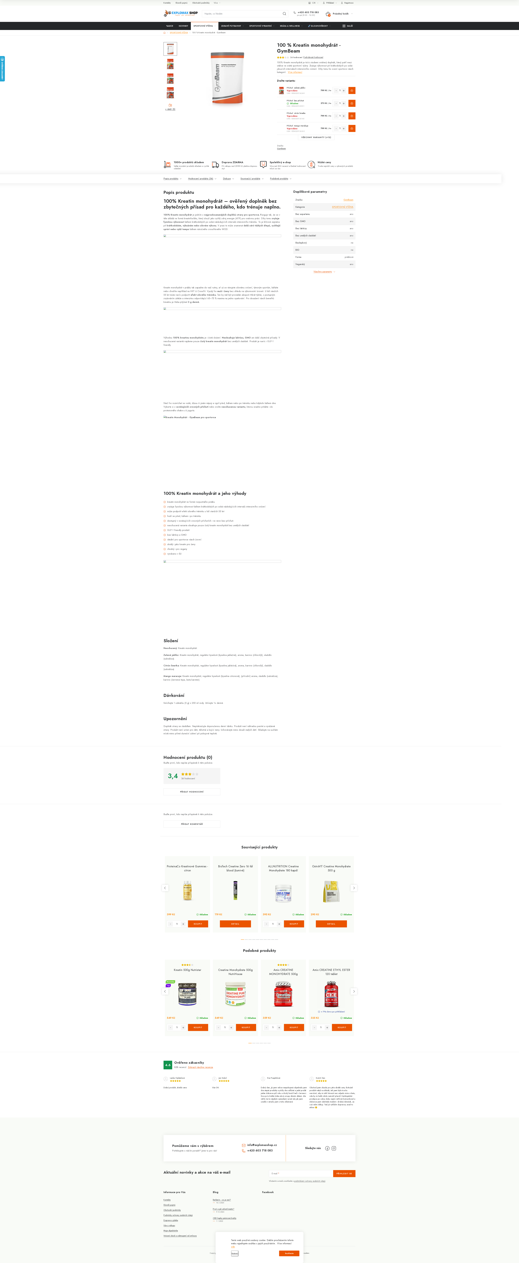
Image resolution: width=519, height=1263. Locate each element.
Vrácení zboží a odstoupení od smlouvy (180, 1235)
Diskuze (227, 178)
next (354, 888)
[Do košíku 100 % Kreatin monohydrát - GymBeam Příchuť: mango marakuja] (351, 128)
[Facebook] (327, 1148)
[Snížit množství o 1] (336, 90)
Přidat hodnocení (192, 791)
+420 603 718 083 (308, 12)
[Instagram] (334, 1148)
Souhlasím (289, 1253)
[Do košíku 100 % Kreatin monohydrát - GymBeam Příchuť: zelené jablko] (351, 90)
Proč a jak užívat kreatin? (223, 1209)
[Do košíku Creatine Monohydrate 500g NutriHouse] (246, 1027)
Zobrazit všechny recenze (200, 1067)
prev (165, 888)
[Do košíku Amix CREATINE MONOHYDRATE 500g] (294, 1027)
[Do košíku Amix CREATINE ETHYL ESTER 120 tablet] (342, 1027)
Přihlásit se (344, 1173)
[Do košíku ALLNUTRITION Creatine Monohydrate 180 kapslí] (294, 923)
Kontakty (167, 2)
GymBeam (281, 148)
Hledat (284, 13)
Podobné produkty (279, 178)
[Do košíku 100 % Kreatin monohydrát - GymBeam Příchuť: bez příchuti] (351, 103)
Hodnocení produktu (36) (200, 178)
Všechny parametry (323, 271)
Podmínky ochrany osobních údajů (178, 1215)
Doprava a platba (171, 1220)
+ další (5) (170, 109)
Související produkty (250, 178)
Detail (235, 923)
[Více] (347, 26)
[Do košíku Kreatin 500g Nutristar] (198, 1027)
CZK (314, 2)
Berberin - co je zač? (222, 1199)
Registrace (349, 2)
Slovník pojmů (181, 2)
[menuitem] (170, 26)
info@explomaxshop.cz (262, 1145)
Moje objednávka (171, 1230)
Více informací (295, 72)
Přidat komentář (192, 824)
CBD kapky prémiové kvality (224, 1218)
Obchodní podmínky (201, 2)
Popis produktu (171, 178)
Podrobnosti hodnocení (313, 57)
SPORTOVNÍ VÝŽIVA (342, 207)
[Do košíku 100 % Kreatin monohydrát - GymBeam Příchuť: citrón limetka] (351, 115)
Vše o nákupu (169, 1225)
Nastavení (234, 1253)
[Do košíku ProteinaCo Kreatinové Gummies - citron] (198, 923)
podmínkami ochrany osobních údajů (309, 1181)
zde (233, 1246)
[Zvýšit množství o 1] (343, 90)
